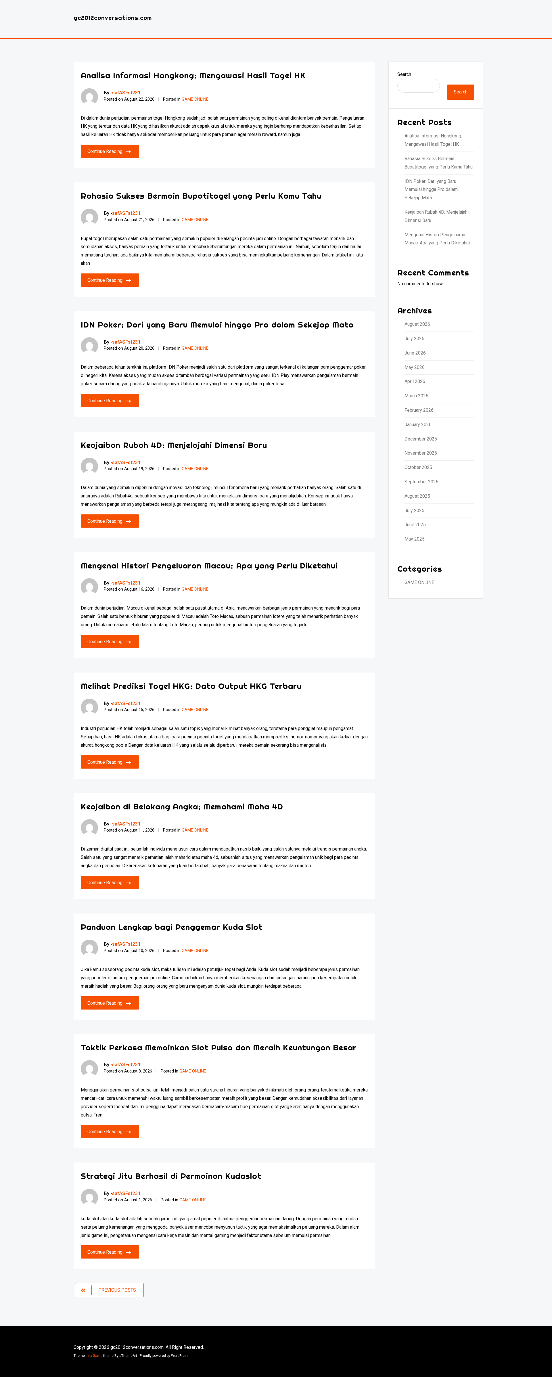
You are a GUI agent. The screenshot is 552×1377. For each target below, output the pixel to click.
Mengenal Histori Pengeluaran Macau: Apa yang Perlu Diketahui (209, 565)
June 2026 (415, 353)
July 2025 (414, 510)
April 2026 (415, 381)
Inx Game (94, 1356)
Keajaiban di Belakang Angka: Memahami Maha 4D (182, 806)
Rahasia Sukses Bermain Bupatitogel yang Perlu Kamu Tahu (201, 196)
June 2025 (415, 524)
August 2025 (417, 496)
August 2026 (417, 324)
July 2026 (414, 338)
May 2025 (415, 539)
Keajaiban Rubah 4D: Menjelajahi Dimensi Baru (174, 445)
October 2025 (418, 467)
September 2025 (421, 481)
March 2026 (416, 396)
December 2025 (421, 439)
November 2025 (421, 453)
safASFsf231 (126, 92)
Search (404, 74)
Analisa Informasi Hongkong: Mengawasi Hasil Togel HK (193, 75)
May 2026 (415, 367)
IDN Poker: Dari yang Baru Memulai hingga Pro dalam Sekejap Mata (217, 324)
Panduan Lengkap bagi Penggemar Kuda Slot (171, 927)
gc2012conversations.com (113, 17)
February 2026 (419, 410)
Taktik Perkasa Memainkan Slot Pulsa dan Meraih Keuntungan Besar (219, 1047)
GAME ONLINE (195, 99)
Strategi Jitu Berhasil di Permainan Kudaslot (171, 1176)
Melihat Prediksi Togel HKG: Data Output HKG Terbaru (191, 686)
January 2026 (418, 424)
